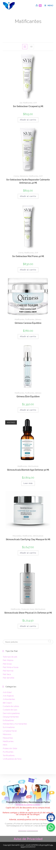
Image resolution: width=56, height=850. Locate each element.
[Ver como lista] (31, 46)
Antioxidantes (9, 699)
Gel (21, 103)
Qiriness (38, 319)
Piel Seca (7, 674)
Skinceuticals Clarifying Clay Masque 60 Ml (28, 539)
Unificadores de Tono (12, 759)
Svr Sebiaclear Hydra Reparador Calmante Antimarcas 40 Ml (28, 181)
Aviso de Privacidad (28, 839)
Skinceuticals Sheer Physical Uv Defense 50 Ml (28, 613)
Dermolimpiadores (11, 713)
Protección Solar (27, 609)
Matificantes (42, 26)
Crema (16, 176)
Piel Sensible (8, 678)
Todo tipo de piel (10, 657)
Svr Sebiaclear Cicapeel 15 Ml (28, 106)
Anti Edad (7, 692)
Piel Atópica (8, 660)
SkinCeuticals (33, 466)
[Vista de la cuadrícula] (24, 46)
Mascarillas (17, 536)
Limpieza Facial (10, 731)
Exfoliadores (8, 720)
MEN (5, 745)
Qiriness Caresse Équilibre (28, 323)
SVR (35, 103)
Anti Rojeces (8, 696)
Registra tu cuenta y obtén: (28, 805)
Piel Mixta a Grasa (10, 667)
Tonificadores (8, 755)
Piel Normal (8, 671)
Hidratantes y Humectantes (15, 724)
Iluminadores (9, 727)
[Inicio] (9, 26)
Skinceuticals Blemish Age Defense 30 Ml (28, 470)
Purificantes (29, 319)
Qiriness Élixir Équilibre (28, 396)
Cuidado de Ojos (10, 710)
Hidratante (24, 176)
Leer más (28, 483)
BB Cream (7, 703)
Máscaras (7, 734)
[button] (40, 57)
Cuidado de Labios (11, 706)
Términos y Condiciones (28, 830)
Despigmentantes (11, 717)
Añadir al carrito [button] (28, 120)
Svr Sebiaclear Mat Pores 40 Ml (28, 256)
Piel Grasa (7, 664)
